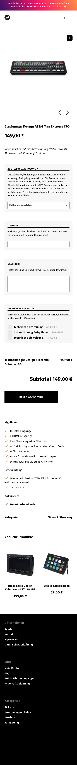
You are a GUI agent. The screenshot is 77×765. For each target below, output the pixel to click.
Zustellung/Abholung (23, 168)
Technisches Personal (22, 308)
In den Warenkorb (31, 396)
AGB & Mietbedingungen (19, 678)
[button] (70, 38)
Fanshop (9, 717)
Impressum (11, 639)
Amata (8, 629)
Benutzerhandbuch (22, 504)
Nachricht (14, 264)
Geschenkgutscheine (17, 712)
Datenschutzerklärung (18, 644)
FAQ (6, 673)
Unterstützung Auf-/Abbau (39, 332)
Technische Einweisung (36, 337)
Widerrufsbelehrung (17, 683)
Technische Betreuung (36, 327)
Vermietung (11, 722)
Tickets (9, 707)
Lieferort (14, 225)
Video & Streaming (60, 517)
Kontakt (9, 634)
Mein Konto (11, 668)
